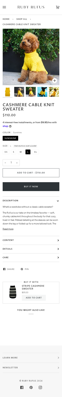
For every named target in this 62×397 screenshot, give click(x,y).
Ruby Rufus (29, 381)
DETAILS (7, 249)
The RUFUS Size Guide (25, 146)
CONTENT (8, 240)
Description (10, 200)
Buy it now (31, 186)
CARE (6, 257)
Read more (8, 229)
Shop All (21, 19)
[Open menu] (8, 7)
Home (6, 19)
